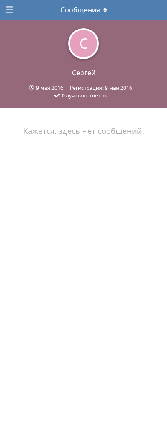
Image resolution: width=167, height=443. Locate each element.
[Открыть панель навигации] (8, 10)
